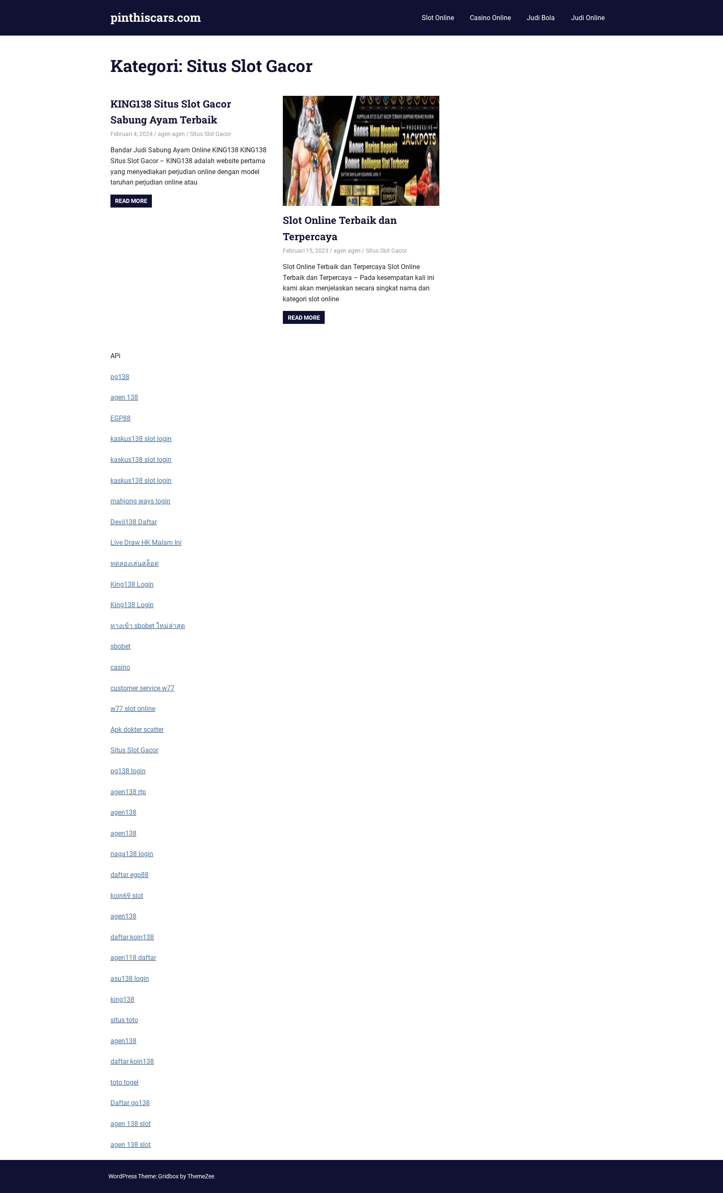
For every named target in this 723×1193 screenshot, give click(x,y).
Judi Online (588, 18)
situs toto (124, 1020)
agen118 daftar (133, 958)
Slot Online (438, 18)
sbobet (120, 646)
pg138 (119, 377)
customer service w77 (142, 688)
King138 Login (132, 584)
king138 (122, 999)
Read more (131, 201)
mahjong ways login (140, 501)
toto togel (124, 1082)
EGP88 (120, 418)
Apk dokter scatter (137, 730)
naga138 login (131, 854)
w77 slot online (132, 709)
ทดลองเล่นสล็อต (134, 563)
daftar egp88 (129, 875)
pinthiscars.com (155, 17)
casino (120, 667)
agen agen (171, 134)
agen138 (123, 812)
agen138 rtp (128, 792)
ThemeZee (200, 1176)
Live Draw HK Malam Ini (146, 542)
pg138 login (128, 771)
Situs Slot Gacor (210, 134)
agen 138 (124, 397)
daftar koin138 (132, 937)
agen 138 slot (130, 1124)
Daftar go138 (130, 1103)
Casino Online (490, 18)
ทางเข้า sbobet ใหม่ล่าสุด (147, 626)
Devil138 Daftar (133, 522)
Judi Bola (541, 18)
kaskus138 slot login (141, 439)
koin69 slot (126, 896)
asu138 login (129, 979)
